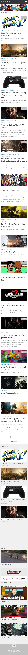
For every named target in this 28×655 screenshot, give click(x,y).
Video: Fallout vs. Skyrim (9, 393)
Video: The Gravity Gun (9, 252)
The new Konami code (6, 582)
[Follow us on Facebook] (11, 651)
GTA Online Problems (6, 601)
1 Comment (24, 403)
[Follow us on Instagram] (17, 651)
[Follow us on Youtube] (9, 651)
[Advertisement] (14, 534)
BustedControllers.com (7, 2)
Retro (6, 30)
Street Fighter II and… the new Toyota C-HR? (13, 463)
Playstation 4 (10, 58)
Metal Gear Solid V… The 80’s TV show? (11, 519)
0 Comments (24, 17)
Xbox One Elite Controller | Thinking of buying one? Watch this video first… (13, 95)
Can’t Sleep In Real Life (6, 637)
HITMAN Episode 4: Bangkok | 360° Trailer (12, 481)
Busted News (18, 331)
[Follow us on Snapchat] (19, 651)
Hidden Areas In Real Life (7, 564)
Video (2, 30)
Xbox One (3, 58)
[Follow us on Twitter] (14, 651)
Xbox (11, 90)
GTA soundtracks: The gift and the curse (10, 619)
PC (18, 58)
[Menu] (26, 2)
